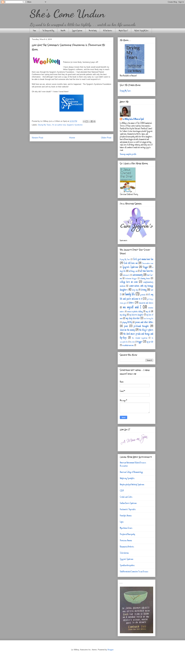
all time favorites (146, 271)
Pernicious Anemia (126, 540)
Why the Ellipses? (123, 31)
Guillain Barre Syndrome (128, 503)
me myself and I (132, 307)
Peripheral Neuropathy (127, 534)
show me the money (127, 330)
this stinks (132, 342)
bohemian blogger (131, 278)
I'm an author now (59, 125)
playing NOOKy (127, 322)
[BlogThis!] (86, 121)
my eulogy (123, 315)
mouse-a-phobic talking (135, 311)
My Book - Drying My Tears (141, 31)
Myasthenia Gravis (126, 528)
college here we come (129, 282)
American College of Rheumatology (131, 472)
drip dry (135, 290)
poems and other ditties (144, 322)
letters (131, 303)
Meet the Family (93, 31)
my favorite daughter (136, 315)
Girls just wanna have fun (143, 259)
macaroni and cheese (146, 303)
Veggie (145, 267)
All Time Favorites (107, 31)
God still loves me (131, 263)
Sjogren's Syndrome (77, 31)
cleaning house (145, 278)
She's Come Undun (67, 13)
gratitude (142, 295)
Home (34, 31)
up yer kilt (150, 342)
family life (130, 294)
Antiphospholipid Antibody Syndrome (132, 484)
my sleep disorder (133, 318)
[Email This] (84, 121)
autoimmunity (138, 275)
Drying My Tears (44, 125)
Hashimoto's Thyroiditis (128, 509)
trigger (139, 341)
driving (143, 290)
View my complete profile (128, 154)
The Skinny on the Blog (48, 31)
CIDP (122, 491)
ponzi (126, 326)
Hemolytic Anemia (126, 515)
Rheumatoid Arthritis (127, 547)
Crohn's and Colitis (126, 497)
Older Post (106, 138)
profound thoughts (141, 326)
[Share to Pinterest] (94, 121)
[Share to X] (89, 121)
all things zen (133, 271)
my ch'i (148, 311)
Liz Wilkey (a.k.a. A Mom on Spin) (133, 119)
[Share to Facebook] (91, 121)
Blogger (110, 650)
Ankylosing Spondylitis (127, 478)
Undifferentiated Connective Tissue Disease (134, 571)
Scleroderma (124, 553)
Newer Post (37, 138)
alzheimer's (126, 275)
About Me (63, 31)
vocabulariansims (128, 345)
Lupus (122, 522)
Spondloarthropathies (127, 565)
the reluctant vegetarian (139, 338)
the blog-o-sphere (146, 330)
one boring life (148, 318)
